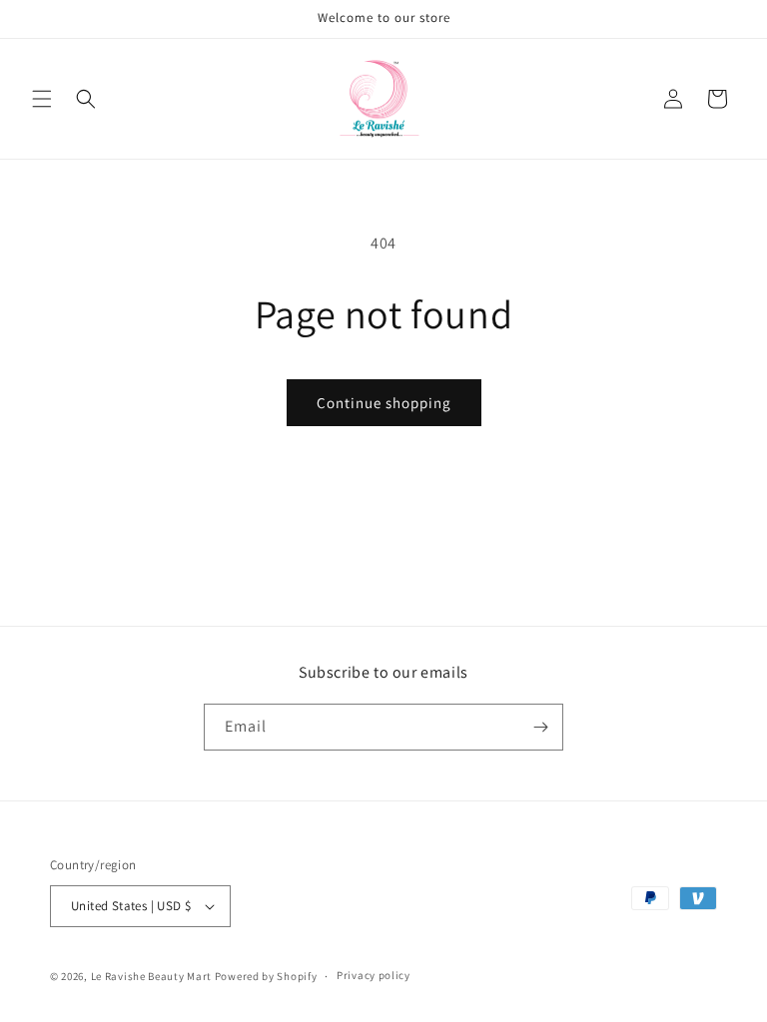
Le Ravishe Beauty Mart (151, 976)
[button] (42, 99)
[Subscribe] (540, 727)
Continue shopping (384, 402)
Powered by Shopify (266, 976)
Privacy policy (373, 975)
